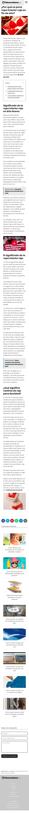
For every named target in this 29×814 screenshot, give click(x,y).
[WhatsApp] (16, 521)
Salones (13, 794)
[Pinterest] (12, 521)
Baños (13, 784)
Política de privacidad (13, 805)
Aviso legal (13, 801)
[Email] (25, 521)
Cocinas (13, 786)
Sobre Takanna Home (13, 807)
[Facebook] (3, 521)
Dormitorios (13, 792)
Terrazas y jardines (13, 796)
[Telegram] (21, 521)
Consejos (13, 788)
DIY (13, 790)
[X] (8, 521)
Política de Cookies (13, 803)
